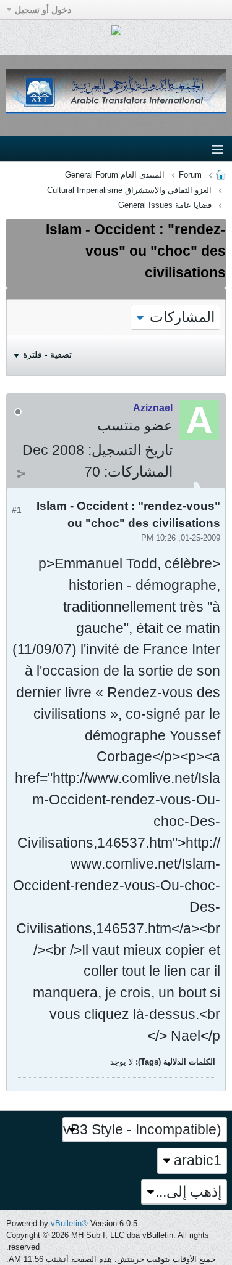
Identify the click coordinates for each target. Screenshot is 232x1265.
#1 (17, 510)
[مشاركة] (21, 473)
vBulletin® (69, 1223)
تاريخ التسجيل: (130, 450)
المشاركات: (138, 472)
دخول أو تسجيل (43, 10)
